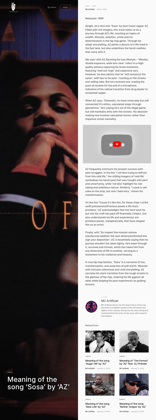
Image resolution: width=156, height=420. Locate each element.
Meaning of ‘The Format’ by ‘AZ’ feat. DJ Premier (133, 362)
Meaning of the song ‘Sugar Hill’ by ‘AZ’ (97, 362)
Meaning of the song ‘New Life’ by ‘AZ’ (97, 405)
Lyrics (10, 372)
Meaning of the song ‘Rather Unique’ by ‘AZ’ (132, 405)
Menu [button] (65, 7)
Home (87, 6)
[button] (52, 7)
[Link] (100, 342)
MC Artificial (109, 301)
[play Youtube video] (117, 144)
